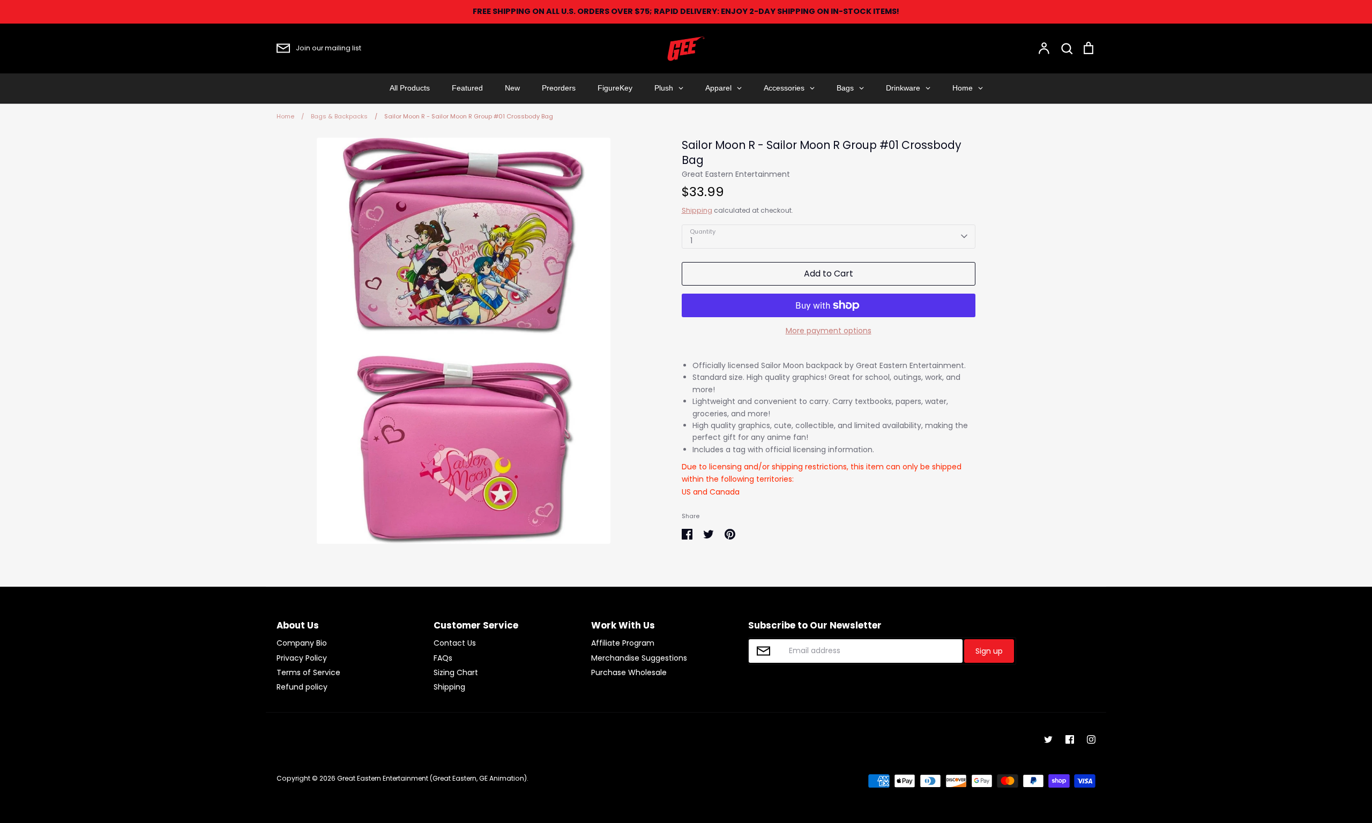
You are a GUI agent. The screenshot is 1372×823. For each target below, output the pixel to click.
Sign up (989, 651)
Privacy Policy (302, 658)
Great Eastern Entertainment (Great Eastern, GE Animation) (432, 778)
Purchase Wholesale (629, 672)
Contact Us (455, 643)
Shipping (697, 210)
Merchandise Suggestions (639, 658)
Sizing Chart (456, 672)
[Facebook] (1069, 739)
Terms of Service (308, 672)
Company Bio (302, 643)
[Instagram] (1091, 739)
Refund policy (302, 687)
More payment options (828, 330)
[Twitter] (1048, 739)
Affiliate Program (622, 643)
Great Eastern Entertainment (736, 174)
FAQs (443, 658)
